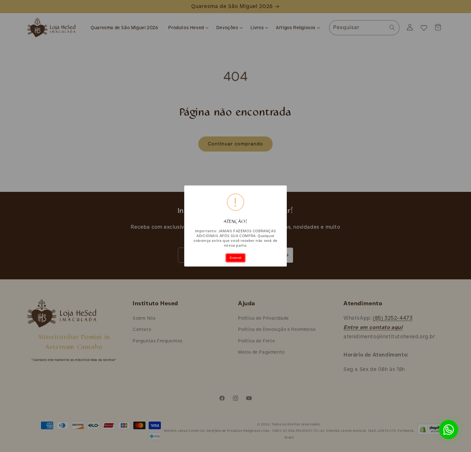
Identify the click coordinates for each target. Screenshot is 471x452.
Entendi (235, 257)
